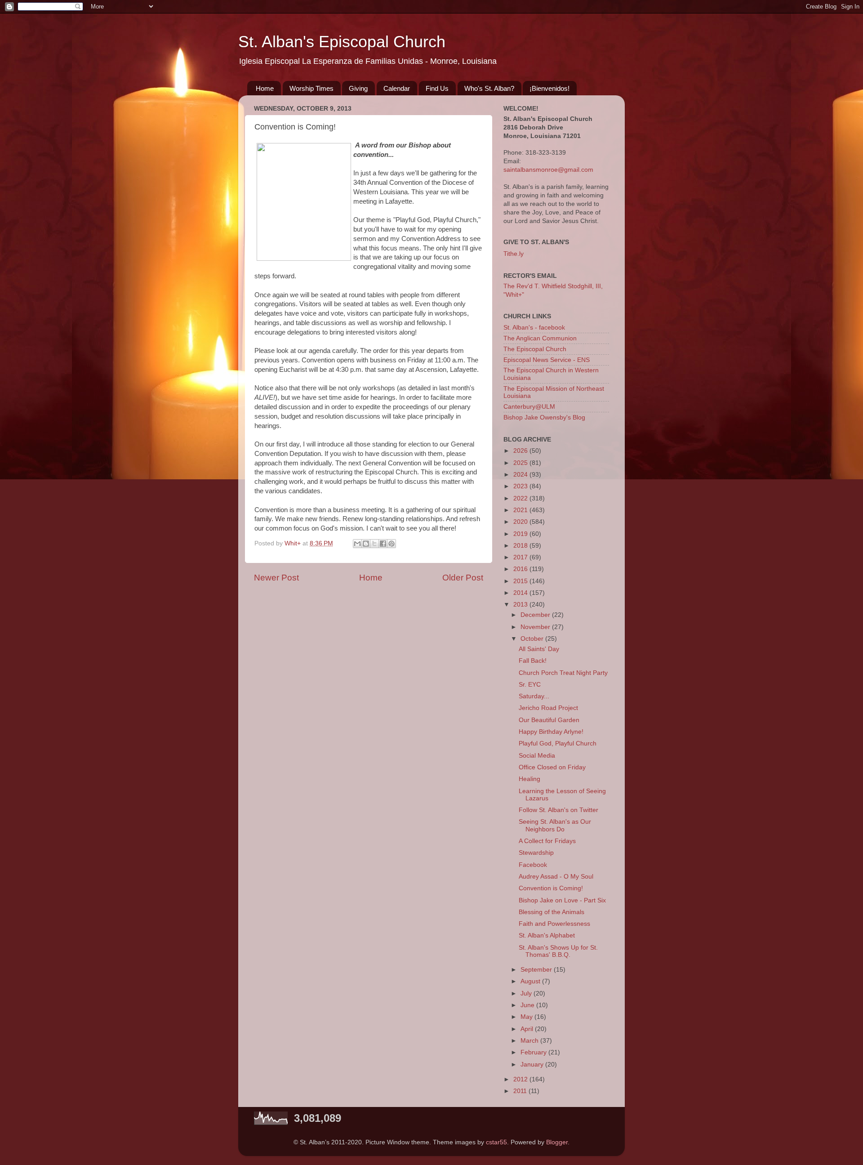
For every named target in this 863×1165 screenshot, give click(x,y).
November (536, 627)
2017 (521, 557)
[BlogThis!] (365, 543)
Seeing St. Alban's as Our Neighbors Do (555, 825)
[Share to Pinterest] (391, 543)
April (527, 1029)
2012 (521, 1079)
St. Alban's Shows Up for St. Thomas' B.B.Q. (558, 951)
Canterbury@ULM (529, 406)
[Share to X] (374, 543)
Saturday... (534, 696)
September (537, 969)
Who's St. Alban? (489, 88)
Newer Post (276, 577)
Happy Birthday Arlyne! (551, 731)
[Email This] (357, 543)
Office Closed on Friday (552, 767)
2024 (521, 474)
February (534, 1052)
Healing (529, 779)
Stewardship (536, 852)
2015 (521, 581)
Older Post (462, 577)
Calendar (396, 88)
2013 (521, 604)
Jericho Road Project (548, 708)
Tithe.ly (513, 253)
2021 (521, 510)
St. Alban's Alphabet (547, 935)
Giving (358, 88)
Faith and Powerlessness (554, 923)
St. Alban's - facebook (534, 327)
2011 (521, 1091)
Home (265, 88)
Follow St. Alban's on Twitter (558, 810)
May (527, 1016)
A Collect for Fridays (547, 841)
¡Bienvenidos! (549, 88)
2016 (521, 569)
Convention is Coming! (551, 888)
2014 (521, 592)
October (532, 638)
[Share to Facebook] (382, 543)
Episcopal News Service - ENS (546, 360)
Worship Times (311, 88)
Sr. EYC (530, 684)
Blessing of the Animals (551, 912)
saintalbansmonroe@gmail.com (548, 169)
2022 (521, 498)
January (532, 1064)
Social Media (537, 755)
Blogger (557, 1142)
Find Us (437, 88)
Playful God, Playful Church (557, 743)
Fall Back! (533, 660)
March (530, 1040)
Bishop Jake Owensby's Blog (544, 417)
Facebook (533, 864)
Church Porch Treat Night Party (563, 673)
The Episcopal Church (534, 349)
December (536, 615)
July (527, 993)
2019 (521, 534)
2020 (521, 521)
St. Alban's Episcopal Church (341, 41)
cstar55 (496, 1142)
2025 (521, 463)
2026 (521, 450)
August (531, 981)
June (528, 1005)
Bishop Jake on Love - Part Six (562, 900)
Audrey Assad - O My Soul (556, 876)
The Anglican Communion (540, 338)
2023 (521, 486)
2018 (521, 545)
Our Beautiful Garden (549, 720)
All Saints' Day (539, 649)
